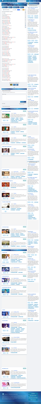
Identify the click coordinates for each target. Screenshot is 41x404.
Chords (18, 9)
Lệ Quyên (20, 327)
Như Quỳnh (22, 153)
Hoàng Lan (30, 256)
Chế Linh (12, 119)
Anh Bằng (15, 311)
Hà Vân (12, 331)
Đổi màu (25, 22)
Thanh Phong (18, 332)
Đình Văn (12, 154)
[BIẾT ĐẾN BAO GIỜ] (5, 373)
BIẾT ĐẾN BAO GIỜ (5, 368)
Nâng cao (24, 9)
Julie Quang (24, 142)
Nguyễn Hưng (13, 208)
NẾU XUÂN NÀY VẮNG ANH (6, 287)
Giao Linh (23, 328)
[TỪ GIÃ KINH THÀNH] (5, 173)
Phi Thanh (36, 202)
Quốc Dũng (32, 46)
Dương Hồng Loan (31, 281)
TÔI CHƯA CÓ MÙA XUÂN (6, 201)
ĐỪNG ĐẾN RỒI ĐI (31, 246)
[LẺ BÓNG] (5, 313)
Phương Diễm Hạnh (31, 189)
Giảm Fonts (25, 21)
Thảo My (36, 302)
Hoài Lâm (18, 236)
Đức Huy (32, 295)
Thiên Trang (35, 86)
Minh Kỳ (15, 254)
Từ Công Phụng (33, 8)
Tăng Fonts (25, 19)
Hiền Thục (30, 305)
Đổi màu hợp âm (25, 25)
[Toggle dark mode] (29, 1)
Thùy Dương (30, 174)
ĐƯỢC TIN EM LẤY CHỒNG (6, 111)
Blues (32, 96)
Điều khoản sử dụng (33, 395)
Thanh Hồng (30, 121)
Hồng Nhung (13, 246)
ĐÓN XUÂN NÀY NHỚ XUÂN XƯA (7, 180)
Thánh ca (29, 267)
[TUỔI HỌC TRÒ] (5, 256)
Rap (6, 342)
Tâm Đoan (18, 260)
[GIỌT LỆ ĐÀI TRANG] (5, 231)
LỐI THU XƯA (31, 193)
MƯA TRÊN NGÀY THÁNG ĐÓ (33, 7)
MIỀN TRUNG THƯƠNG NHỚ (6, 146)
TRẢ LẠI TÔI (4, 345)
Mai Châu (32, 112)
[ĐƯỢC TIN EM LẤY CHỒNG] (5, 116)
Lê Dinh (15, 267)
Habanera (36, 40)
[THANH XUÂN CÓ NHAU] (5, 339)
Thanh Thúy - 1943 (14, 120)
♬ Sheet (25, 3)
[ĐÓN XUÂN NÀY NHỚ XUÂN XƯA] (5, 184)
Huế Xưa (3, 191)
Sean (12, 342)
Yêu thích (25, 9)
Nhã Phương (18, 142)
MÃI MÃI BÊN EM (31, 149)
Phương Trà (17, 267)
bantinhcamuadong (6, 9)
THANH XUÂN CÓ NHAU (6, 335)
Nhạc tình (4, 120)
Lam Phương (15, 370)
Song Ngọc (32, 247)
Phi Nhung (13, 153)
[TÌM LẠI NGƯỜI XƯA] (5, 280)
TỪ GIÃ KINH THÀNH (5, 169)
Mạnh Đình (30, 43)
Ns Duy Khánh (33, 178)
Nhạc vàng (4, 132)
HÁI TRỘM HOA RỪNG (5, 380)
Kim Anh (17, 131)
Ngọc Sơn (21, 119)
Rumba (7, 376)
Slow (7, 246)
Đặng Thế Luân (31, 191)
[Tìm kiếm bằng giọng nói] (25, 1)
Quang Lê (17, 119)
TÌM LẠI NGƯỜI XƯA (5, 276)
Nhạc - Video (10, 7)
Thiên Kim (30, 218)
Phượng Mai (19, 376)
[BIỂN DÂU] (5, 269)
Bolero (7, 132)
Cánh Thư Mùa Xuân (32, 88)
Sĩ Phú (30, 244)
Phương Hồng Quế (31, 308)
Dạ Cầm (18, 254)
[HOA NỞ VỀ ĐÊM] (5, 326)
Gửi (23, 101)
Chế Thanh (35, 58)
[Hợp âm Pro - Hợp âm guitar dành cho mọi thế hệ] (3, 1)
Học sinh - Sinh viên (5, 259)
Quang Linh (13, 142)
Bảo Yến (12, 329)
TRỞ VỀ (3, 239)
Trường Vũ (13, 131)
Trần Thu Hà (35, 305)
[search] (27, 1)
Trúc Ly (23, 329)
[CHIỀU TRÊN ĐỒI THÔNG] (5, 129)
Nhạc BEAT (30, 175)
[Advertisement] (14, 162)
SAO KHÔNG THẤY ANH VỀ (33, 177)
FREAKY (15, 342)
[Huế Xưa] (5, 195)
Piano (17, 84)
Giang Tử (21, 331)
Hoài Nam (34, 59)
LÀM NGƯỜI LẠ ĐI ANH (32, 310)
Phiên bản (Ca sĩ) (4, 7)
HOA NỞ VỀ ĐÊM (5, 320)
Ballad (32, 267)
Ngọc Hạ (18, 246)
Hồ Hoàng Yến (31, 304)
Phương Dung (18, 329)
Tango (7, 120)
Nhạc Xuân (4, 294)
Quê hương (33, 40)
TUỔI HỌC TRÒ (4, 252)
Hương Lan (16, 121)
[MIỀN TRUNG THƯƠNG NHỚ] (5, 150)
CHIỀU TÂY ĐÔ (31, 204)
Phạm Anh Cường (16, 278)
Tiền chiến (4, 246)
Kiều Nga (22, 131)
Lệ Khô (30, 136)
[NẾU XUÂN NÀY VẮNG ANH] (5, 291)
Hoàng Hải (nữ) (31, 320)
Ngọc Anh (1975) (31, 306)
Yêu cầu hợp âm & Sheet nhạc (34, 3)
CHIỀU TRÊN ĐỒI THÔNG (6, 124)
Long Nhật (18, 284)
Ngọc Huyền (36, 191)
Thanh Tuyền (21, 316)
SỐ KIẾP (30, 99)
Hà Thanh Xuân (23, 377)
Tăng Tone (25, 11)
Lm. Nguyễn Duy (33, 259)
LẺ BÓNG (3, 309)
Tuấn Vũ (20, 120)
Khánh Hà (36, 306)
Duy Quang (34, 30)
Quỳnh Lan (36, 304)
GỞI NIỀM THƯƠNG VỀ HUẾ (33, 32)
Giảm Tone (25, 14)
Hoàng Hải (13, 284)
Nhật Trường (30, 241)
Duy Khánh (11, 11)
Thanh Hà (36, 17)
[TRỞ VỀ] (5, 243)
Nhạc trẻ (4, 342)
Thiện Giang (32, 100)
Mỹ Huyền (33, 217)
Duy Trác (20, 177)
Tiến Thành (32, 311)
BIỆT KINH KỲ (31, 231)
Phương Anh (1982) (14, 259)
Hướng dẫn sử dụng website (33, 397)
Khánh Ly (12, 176)
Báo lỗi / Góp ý (4, 94)
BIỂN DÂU (3, 265)
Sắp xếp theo (21, 103)
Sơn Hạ (12, 387)
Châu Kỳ (15, 113)
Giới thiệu (33, 393)
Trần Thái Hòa (23, 246)
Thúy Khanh (13, 260)
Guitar (11, 84)
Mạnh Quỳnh (13, 376)
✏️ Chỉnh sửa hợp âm (16, 7)
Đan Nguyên (19, 208)
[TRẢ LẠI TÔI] (5, 349)
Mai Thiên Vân (13, 187)
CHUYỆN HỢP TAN (31, 45)
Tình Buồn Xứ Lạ (31, 19)
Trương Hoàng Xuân (16, 382)
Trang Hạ (34, 218)
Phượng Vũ (32, 89)
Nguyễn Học (36, 174)
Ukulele (14, 84)
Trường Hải (23, 176)
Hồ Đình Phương (18, 171)
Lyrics (21, 9)
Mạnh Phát (15, 322)
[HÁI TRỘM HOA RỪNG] (5, 384)
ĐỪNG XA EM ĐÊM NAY (32, 294)
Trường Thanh (31, 42)
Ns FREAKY (17, 337)
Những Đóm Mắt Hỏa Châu (33, 111)
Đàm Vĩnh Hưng (14, 236)
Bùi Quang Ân (32, 272)
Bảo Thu (15, 289)
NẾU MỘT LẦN (31, 258)
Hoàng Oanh (18, 176)
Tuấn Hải (32, 33)
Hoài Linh (34, 232)
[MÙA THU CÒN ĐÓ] (5, 139)
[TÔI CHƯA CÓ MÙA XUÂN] (5, 205)
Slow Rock (33, 145)
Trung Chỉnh (35, 122)
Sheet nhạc (21, 7)
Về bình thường (25, 13)
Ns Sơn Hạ (15, 347)
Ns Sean (15, 337)
